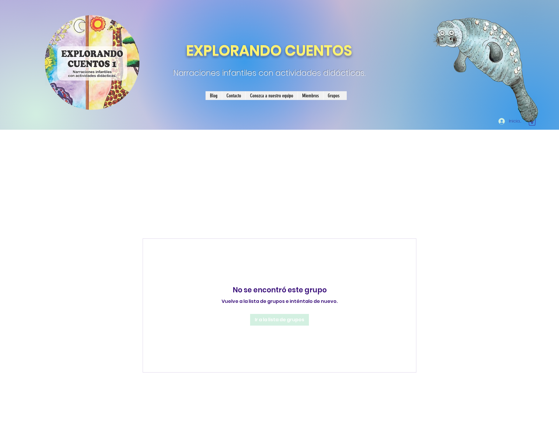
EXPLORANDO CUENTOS (269, 50)
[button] (532, 121)
